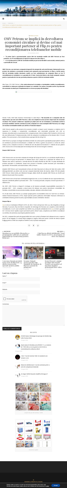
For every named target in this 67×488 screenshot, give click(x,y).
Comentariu (5, 304)
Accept (56, 485)
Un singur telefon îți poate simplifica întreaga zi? (34, 374)
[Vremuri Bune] (33, 9)
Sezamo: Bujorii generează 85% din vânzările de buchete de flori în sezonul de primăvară (33, 264)
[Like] (29, 225)
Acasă (4, 23)
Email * (4, 283)
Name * (4, 276)
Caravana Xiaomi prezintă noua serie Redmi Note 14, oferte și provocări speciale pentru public (12, 263)
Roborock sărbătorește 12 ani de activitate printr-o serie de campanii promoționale (35, 366)
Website (4, 289)
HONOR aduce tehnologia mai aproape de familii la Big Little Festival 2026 (36, 337)
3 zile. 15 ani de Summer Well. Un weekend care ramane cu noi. (34, 357)
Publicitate (10, 23)
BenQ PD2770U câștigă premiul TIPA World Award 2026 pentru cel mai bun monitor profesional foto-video (53, 264)
